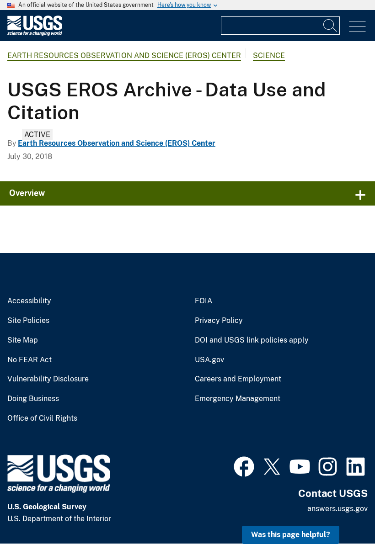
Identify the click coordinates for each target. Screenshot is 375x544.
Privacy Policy (219, 321)
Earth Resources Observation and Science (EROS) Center (124, 55)
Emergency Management (237, 399)
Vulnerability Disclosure (48, 379)
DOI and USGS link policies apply (252, 340)
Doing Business (33, 399)
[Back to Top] (342, 511)
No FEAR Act (29, 360)
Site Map (22, 340)
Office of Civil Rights (42, 418)
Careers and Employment (238, 379)
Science (269, 55)
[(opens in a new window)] (244, 465)
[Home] (34, 33)
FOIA (203, 301)
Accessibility (29, 301)
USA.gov (209, 360)
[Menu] (357, 27)
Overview (27, 193)
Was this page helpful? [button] (290, 534)
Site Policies (28, 321)
